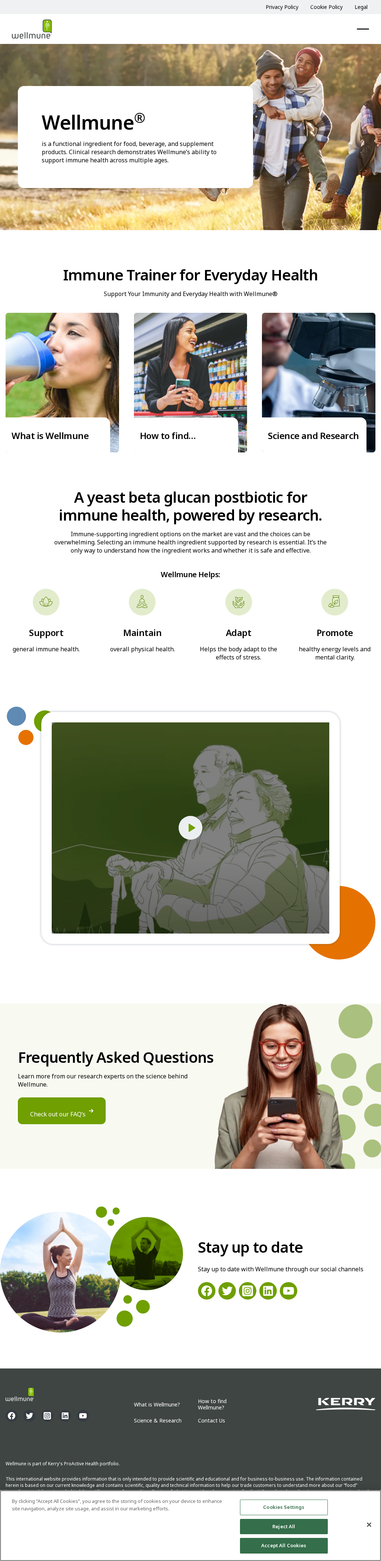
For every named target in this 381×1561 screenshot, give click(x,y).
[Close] (369, 1525)
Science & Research (158, 1421)
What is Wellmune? (157, 1405)
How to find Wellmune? (212, 1404)
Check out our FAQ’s (58, 1114)
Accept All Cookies (283, 1545)
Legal (361, 6)
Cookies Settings (283, 1507)
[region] (190, 1525)
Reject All (283, 1526)
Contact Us (211, 1421)
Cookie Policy (326, 6)
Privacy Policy (282, 6)
